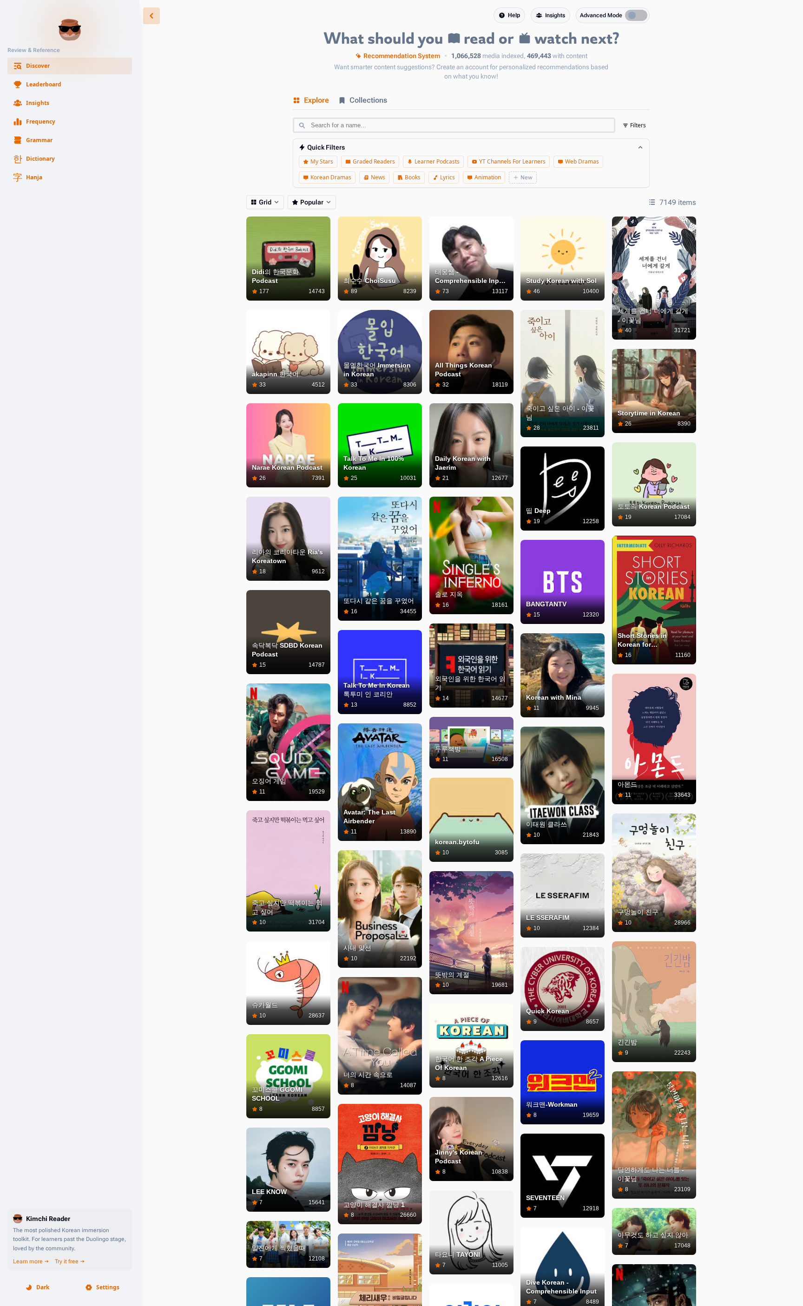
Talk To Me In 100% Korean (373, 463)
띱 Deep (538, 510)
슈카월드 (265, 1005)
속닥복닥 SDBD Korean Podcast (287, 650)
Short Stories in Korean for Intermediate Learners (652, 641)
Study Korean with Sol (561, 280)
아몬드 (627, 784)
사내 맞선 (357, 948)
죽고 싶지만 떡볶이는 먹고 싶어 (287, 907)
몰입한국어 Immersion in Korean (377, 369)
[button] (69, 66)
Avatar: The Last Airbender (369, 816)
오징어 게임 (269, 781)
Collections (368, 100)
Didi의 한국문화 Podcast (275, 276)
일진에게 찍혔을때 (279, 1248)
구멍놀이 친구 (638, 912)
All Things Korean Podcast (463, 369)
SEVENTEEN (545, 1197)
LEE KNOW (269, 1191)
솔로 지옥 (449, 594)
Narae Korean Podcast (287, 467)
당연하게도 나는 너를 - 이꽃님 (651, 1174)
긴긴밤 (627, 1042)
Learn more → (31, 1261)
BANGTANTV (546, 604)
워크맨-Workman (552, 1104)
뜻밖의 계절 (452, 974)
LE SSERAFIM (548, 917)
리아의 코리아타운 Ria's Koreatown (287, 556)
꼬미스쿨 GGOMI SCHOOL (277, 1094)
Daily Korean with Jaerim (463, 463)
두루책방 (448, 749)
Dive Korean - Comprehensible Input (561, 1287)
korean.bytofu (457, 842)
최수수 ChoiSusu (369, 280)
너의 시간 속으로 (368, 1074)
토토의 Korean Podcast (654, 506)
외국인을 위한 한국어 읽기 (470, 683)
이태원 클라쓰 (546, 824)
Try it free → (70, 1261)
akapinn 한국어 (275, 374)
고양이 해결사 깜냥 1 (374, 1204)
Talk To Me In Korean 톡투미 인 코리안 (376, 690)
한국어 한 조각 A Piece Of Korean (469, 1063)
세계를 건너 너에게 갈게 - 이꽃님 (653, 315)
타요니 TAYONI (457, 1254)
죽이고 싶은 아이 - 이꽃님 (560, 413)
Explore (316, 100)
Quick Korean (547, 1011)
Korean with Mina (553, 697)
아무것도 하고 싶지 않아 (653, 1235)
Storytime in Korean (649, 413)
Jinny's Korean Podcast (458, 1156)
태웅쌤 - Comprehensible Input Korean (470, 277)
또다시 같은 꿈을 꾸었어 (378, 600)
